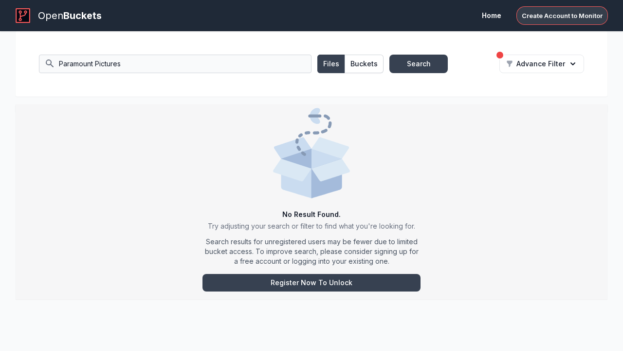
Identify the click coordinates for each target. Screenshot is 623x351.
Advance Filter (540, 63)
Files (331, 63)
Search (419, 63)
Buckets (364, 63)
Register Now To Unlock (311, 282)
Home (491, 15)
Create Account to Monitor (562, 16)
